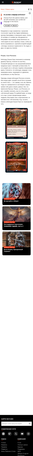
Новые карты (10, 9)
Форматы (4, 445)
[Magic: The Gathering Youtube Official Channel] (22, 434)
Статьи (3, 443)
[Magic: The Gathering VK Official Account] (3, 434)
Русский (7, 25)
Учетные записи (23, 445)
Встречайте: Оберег (16, 202)
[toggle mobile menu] (2, 2)
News (2, 9)
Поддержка (21, 449)
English (15, 25)
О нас (19, 443)
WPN (19, 451)
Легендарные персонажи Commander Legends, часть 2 (16, 226)
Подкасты (4, 449)
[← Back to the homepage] (16, 2)
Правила (4, 447)
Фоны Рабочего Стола (8, 451)
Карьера (20, 447)
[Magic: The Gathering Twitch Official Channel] (10, 434)
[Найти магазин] (30, 424)
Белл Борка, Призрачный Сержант (16, 251)
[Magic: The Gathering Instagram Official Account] (28, 434)
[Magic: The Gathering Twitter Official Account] (16, 434)
